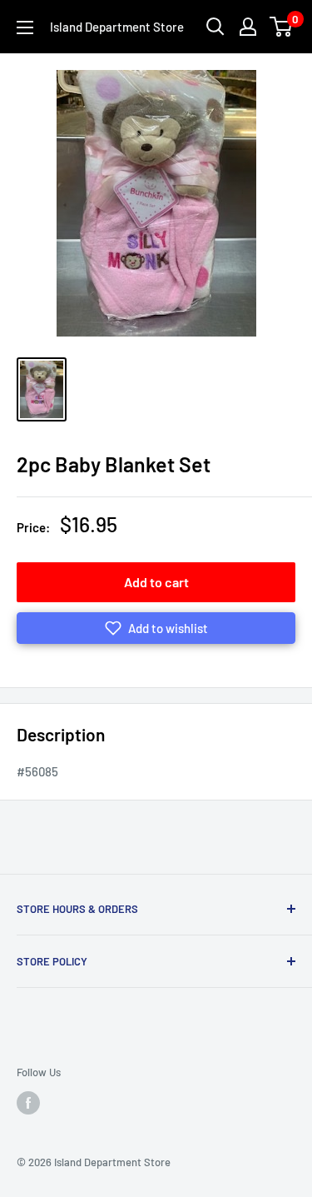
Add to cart (156, 582)
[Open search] (215, 26)
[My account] (248, 26)
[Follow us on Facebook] (28, 1103)
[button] (156, 628)
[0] (281, 27)
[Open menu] (25, 27)
